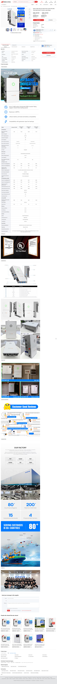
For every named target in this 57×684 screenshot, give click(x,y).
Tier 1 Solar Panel (30, 656)
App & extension (45, 4)
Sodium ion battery (3, 656)
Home (1, 6)
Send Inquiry (49, 52)
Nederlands (30, 678)
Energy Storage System (18, 656)
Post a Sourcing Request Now (26, 610)
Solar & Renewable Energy (14, 6)
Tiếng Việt (49, 678)
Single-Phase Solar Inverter (5, 666)
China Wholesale (25, 677)
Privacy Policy (41, 680)
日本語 (38, 678)
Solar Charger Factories (5, 670)
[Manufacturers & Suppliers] (6, 2)
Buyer (36, 4)
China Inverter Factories (21, 670)
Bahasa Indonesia (53, 678)
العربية (33, 678)
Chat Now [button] (49, 55)
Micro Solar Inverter (13, 666)
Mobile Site (47, 677)
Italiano (24, 678)
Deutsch (27, 678)
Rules (55, 4)
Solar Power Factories (29, 670)
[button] (37, 47)
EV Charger (16, 658)
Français (17, 678)
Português (13, 678)
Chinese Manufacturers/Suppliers (18, 677)
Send (8, 610)
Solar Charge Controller (4, 658)
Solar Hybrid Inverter (37, 670)
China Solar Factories (13, 670)
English (8, 678)
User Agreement (33, 680)
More (1, 674)
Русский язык (20, 678)
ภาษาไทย (43, 678)
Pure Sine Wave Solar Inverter (22, 666)
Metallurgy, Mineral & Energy (6, 6)
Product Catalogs (13, 653)
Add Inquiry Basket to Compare (16, 32)
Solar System (16, 654)
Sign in (55, 2)
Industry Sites (34, 677)
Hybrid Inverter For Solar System (6, 672)
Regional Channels (39, 677)
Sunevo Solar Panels (4, 654)
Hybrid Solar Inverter (24, 6)
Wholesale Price (30, 677)
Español (10, 678)
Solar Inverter (19, 6)
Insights (51, 677)
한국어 (36, 678)
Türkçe (46, 678)
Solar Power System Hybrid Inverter (17, 672)
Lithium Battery (44, 654)
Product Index (44, 677)
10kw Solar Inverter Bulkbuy (34, 672)
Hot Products (6, 677)
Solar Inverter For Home (45, 670)
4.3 (45, 46)
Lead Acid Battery (44, 656)
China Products (11, 677)
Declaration (37, 680)
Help (40, 4)
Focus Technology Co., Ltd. (22, 680)
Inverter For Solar (26, 672)
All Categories (4, 4)
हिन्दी (40, 678)
